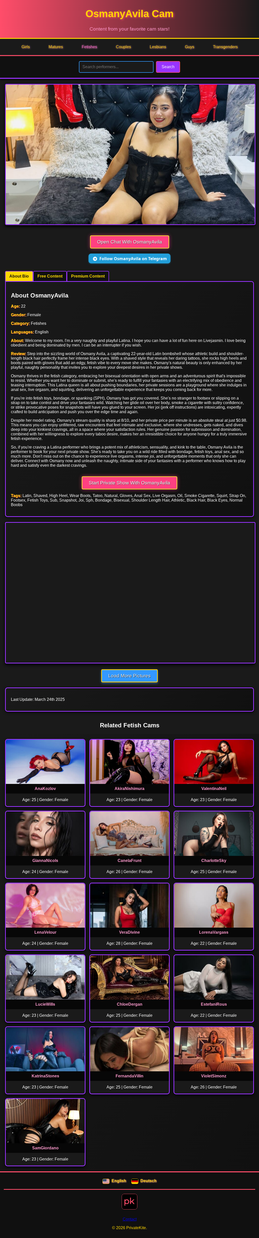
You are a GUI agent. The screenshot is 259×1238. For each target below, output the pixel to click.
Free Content (49, 276)
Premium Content (88, 276)
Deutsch (148, 1181)
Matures (56, 47)
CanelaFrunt (129, 860)
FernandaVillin (129, 1076)
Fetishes (89, 47)
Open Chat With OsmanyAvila (129, 241)
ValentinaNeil (213, 788)
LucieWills (45, 1004)
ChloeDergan (129, 1004)
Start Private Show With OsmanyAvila (129, 482)
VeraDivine (129, 932)
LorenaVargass (213, 932)
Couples (123, 47)
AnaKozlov (45, 788)
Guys (189, 47)
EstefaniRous (214, 1004)
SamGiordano (45, 1148)
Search (168, 67)
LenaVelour (45, 932)
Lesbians (158, 47)
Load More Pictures (129, 675)
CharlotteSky (213, 860)
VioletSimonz (213, 1076)
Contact (130, 1219)
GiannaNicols (45, 860)
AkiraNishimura (129, 788)
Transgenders (225, 47)
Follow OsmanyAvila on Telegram (133, 258)
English (119, 1181)
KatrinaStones (45, 1076)
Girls (25, 47)
